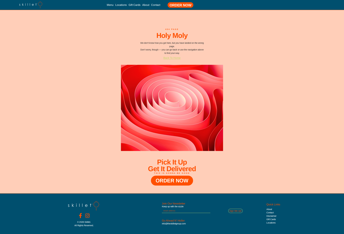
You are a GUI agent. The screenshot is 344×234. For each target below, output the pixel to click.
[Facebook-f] (80, 215)
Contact (155, 4)
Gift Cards (134, 4)
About (145, 4)
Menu (110, 4)
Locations (121, 4)
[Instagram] (87, 215)
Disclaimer (271, 216)
